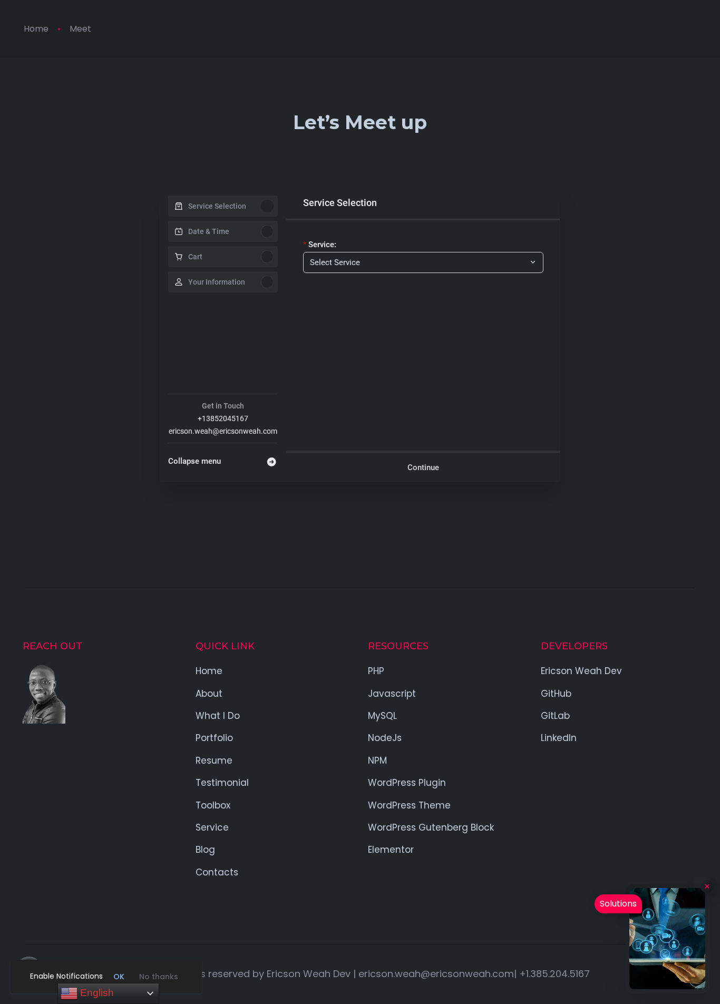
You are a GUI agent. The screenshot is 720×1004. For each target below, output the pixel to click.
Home (36, 29)
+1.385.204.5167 (554, 973)
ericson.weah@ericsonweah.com (223, 431)
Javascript (392, 693)
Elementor (391, 849)
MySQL (382, 715)
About (209, 693)
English (95, 992)
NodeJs (385, 738)
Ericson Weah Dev (581, 671)
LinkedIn (559, 738)
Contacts (217, 872)
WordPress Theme (409, 805)
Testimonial (222, 782)
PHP (376, 671)
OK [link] (118, 976)
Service (212, 827)
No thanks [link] (158, 976)
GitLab (555, 715)
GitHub (556, 693)
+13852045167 (223, 418)
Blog (205, 849)
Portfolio (214, 738)
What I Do (218, 715)
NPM (377, 760)
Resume (214, 760)
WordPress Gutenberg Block (431, 827)
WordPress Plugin (407, 782)
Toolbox (213, 805)
